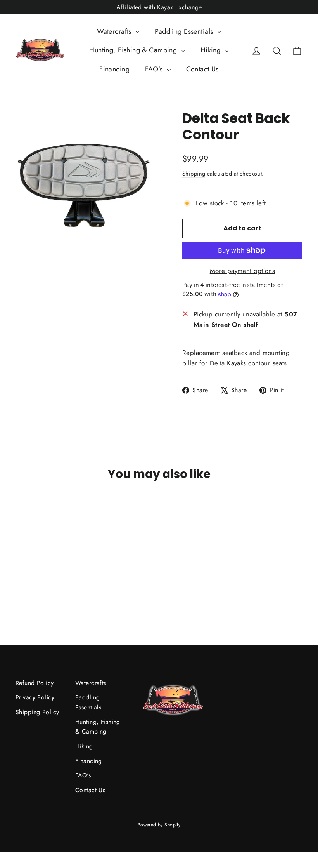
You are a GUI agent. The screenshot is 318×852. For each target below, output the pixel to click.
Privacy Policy (35, 697)
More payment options (242, 270)
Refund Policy (35, 682)
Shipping (193, 173)
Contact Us (202, 69)
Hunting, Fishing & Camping (134, 50)
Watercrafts (115, 31)
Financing (114, 69)
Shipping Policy (37, 712)
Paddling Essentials (185, 31)
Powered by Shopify (159, 824)
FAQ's (155, 69)
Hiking (211, 50)
